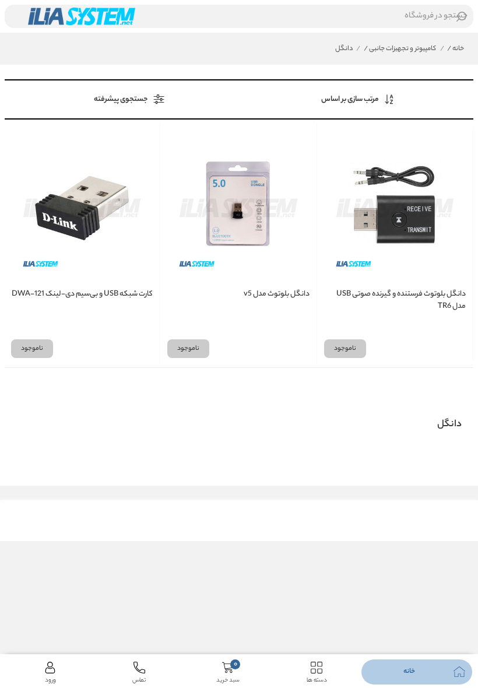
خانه (455, 49)
